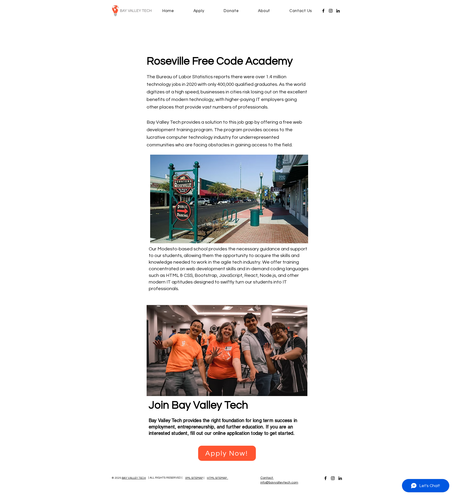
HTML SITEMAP (217, 478)
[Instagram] (330, 10)
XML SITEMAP (194, 478)
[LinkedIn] (338, 10)
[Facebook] (323, 10)
